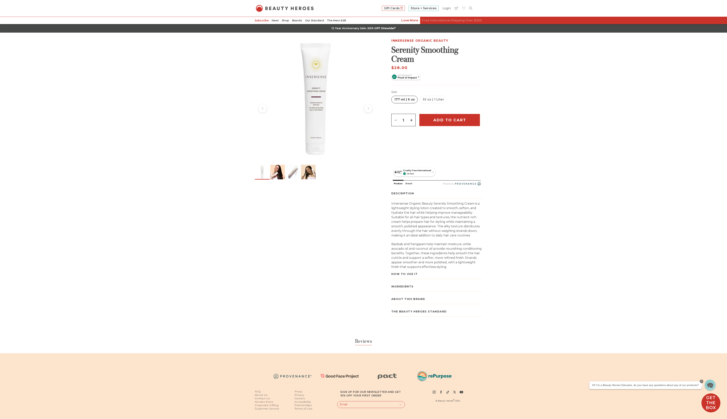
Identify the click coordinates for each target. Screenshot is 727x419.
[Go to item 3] (293, 172)
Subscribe (262, 20)
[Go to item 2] (277, 172)
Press (298, 391)
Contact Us (262, 398)
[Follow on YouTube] (461, 392)
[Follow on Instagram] (434, 392)
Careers (299, 398)
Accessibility (302, 401)
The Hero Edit (336, 20)
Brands (297, 20)
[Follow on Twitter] (454, 392)
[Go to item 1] (262, 172)
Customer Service (267, 408)
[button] (710, 385)
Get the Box (711, 402)
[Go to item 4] (308, 172)
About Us (261, 395)
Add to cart (449, 120)
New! (275, 20)
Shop (285, 20)
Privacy (299, 395)
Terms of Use (303, 408)
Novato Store (264, 401)
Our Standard (314, 20)
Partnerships (303, 405)
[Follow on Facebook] (441, 392)
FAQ (258, 391)
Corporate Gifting (266, 405)
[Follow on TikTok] (448, 392)
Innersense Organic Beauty (420, 40)
